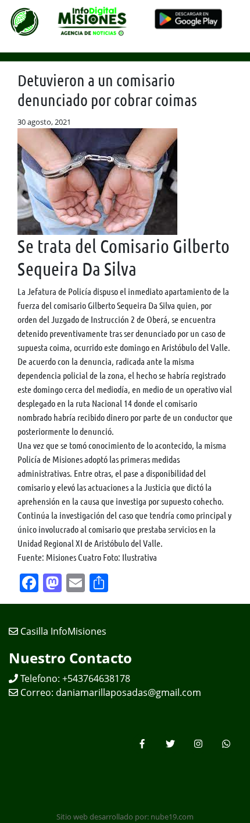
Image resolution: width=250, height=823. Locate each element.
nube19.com (172, 816)
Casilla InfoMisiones (62, 631)
